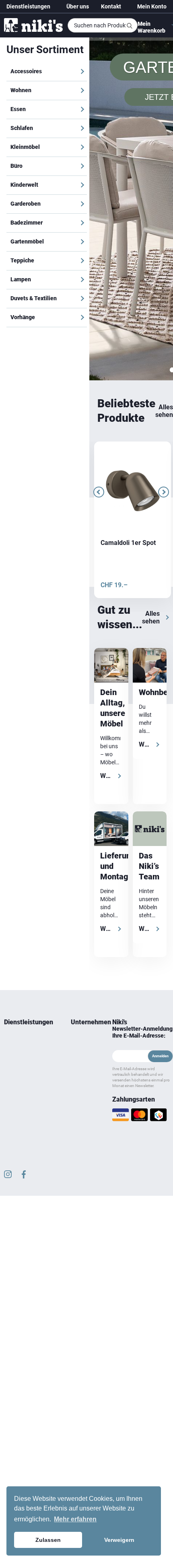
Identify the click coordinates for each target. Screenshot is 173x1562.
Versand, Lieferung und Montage (81, 980)
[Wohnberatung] (150, 504)
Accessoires (26, 71)
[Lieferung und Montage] (111, 667)
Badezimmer (26, 222)
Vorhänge (22, 317)
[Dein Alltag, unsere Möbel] (111, 504)
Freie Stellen (78, 922)
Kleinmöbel (25, 147)
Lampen (20, 279)
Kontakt (111, 6)
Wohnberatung (20, 879)
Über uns (77, 6)
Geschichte (83, 888)
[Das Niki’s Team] (150, 667)
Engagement (83, 898)
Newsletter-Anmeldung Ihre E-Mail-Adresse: (142, 870)
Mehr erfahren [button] (75, 1519)
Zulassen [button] (48, 1540)
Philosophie (83, 908)
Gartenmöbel (27, 241)
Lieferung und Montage (19, 893)
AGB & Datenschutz (83, 941)
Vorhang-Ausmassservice (21, 922)
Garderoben (25, 203)
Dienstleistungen (28, 6)
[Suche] (129, 26)
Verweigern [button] (119, 1540)
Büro (16, 166)
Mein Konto (152, 6)
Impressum (83, 956)
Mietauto (13, 908)
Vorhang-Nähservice (26, 937)
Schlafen (21, 128)
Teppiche (22, 260)
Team (77, 879)
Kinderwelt (24, 185)
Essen (18, 109)
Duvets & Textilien (33, 298)
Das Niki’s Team (149, 704)
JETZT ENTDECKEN (131, 68)
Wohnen (20, 90)
